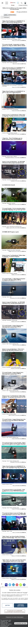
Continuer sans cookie (20, 605)
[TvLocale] (13, 3)
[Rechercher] (21, 3)
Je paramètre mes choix (21, 623)
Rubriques (6, 17)
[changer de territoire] (18, 3)
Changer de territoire (23, 5)
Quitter (7, 605)
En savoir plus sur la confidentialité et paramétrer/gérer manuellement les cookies (14, 611)
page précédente (22, 12)
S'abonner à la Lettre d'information (14, 617)
